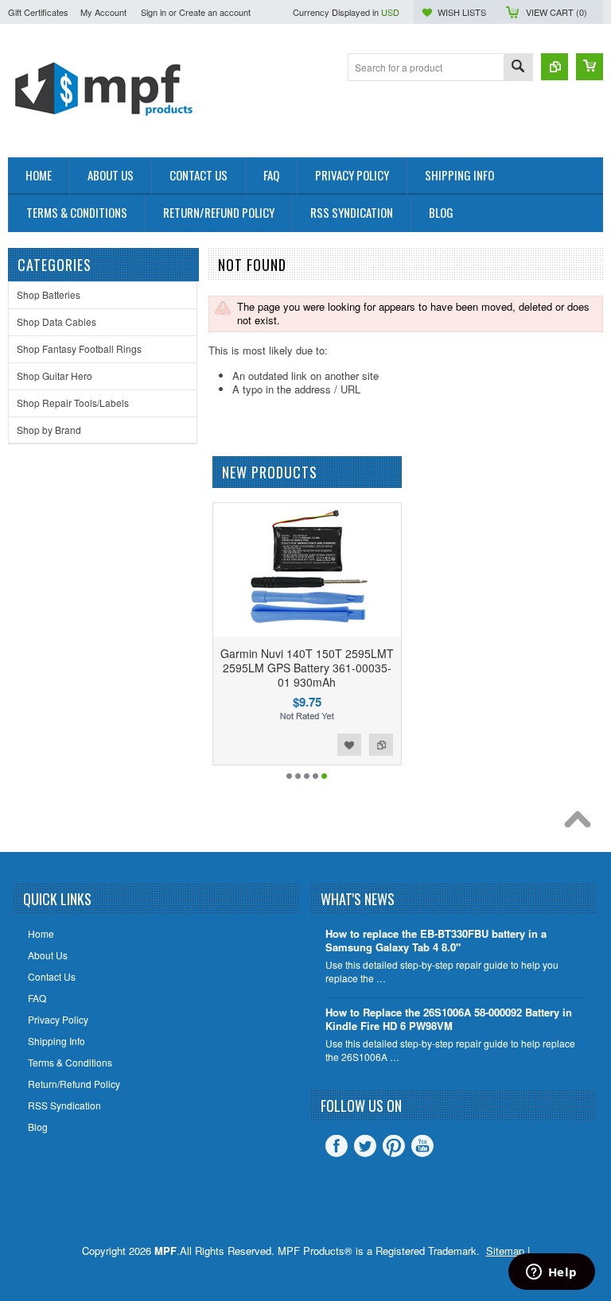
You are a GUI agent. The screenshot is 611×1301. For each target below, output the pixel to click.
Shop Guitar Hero (54, 375)
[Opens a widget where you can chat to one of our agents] (551, 1273)
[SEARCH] (518, 68)
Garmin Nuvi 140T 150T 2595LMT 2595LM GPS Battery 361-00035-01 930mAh (307, 667)
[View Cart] (589, 66)
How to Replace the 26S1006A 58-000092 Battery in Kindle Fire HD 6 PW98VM (448, 1019)
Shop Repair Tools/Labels (73, 402)
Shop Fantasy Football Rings (79, 348)
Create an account (215, 12)
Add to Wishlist (349, 745)
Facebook (336, 1146)
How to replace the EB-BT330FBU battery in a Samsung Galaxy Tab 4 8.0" (436, 940)
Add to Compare (381, 745)
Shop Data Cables (56, 321)
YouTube (422, 1146)
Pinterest (394, 1146)
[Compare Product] (554, 66)
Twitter (365, 1146)
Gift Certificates (38, 12)
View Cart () (556, 12)
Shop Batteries (48, 294)
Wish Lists (462, 12)
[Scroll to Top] (581, 823)
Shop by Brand (49, 429)
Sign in (153, 12)
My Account (103, 12)
